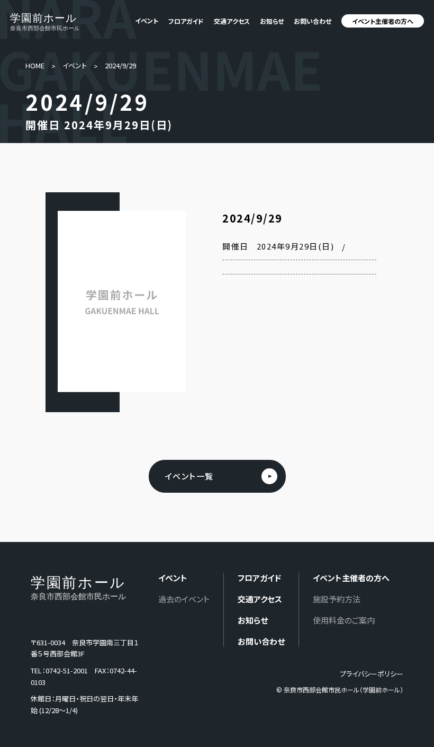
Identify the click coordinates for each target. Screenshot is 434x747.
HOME (34, 65)
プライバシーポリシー (371, 674)
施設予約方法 (336, 598)
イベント (74, 65)
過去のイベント (184, 598)
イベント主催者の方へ (382, 20)
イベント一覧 (189, 476)
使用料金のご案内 (344, 620)
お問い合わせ (312, 20)
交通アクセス (232, 20)
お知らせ (272, 20)
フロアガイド (186, 20)
